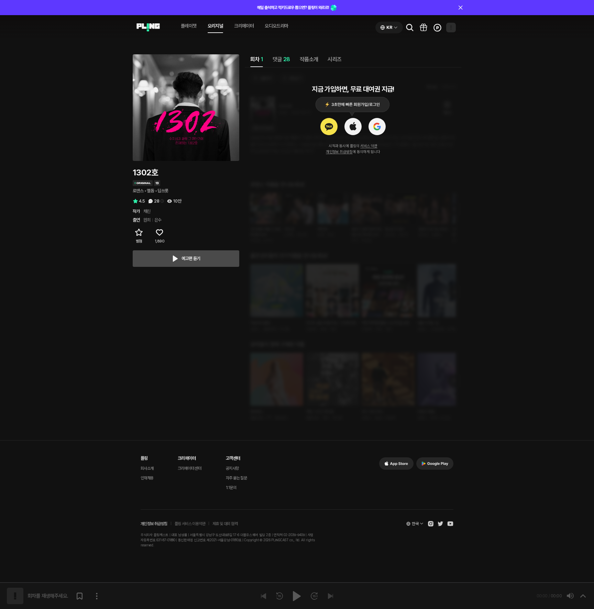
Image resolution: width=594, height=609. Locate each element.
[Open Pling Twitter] (440, 524)
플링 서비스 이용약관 (190, 523)
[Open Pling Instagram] (430, 524)
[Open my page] (451, 27)
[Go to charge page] (437, 27)
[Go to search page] (410, 27)
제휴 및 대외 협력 (225, 523)
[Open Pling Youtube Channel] (450, 524)
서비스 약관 (368, 146)
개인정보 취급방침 (339, 152)
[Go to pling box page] (423, 27)
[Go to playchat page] (148, 27)
